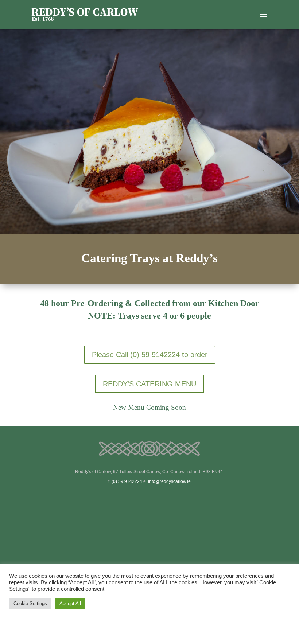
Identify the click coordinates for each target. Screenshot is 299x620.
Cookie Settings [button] (30, 603)
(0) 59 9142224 (127, 481)
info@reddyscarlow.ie (169, 481)
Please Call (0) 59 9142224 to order (149, 355)
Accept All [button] (70, 603)
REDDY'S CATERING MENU (149, 384)
